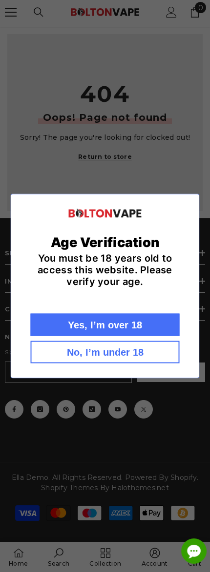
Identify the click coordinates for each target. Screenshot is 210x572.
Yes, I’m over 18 (105, 324)
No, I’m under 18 (105, 351)
